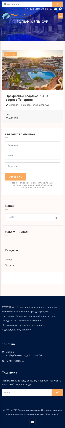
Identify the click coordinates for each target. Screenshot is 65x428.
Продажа (10, 265)
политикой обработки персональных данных (36, 186)
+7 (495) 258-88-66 (37, 8)
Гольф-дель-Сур (40, 104)
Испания (13, 104)
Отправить (15, 176)
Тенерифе (24, 104)
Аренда (9, 259)
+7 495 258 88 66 (15, 361)
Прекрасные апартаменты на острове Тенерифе (27, 98)
